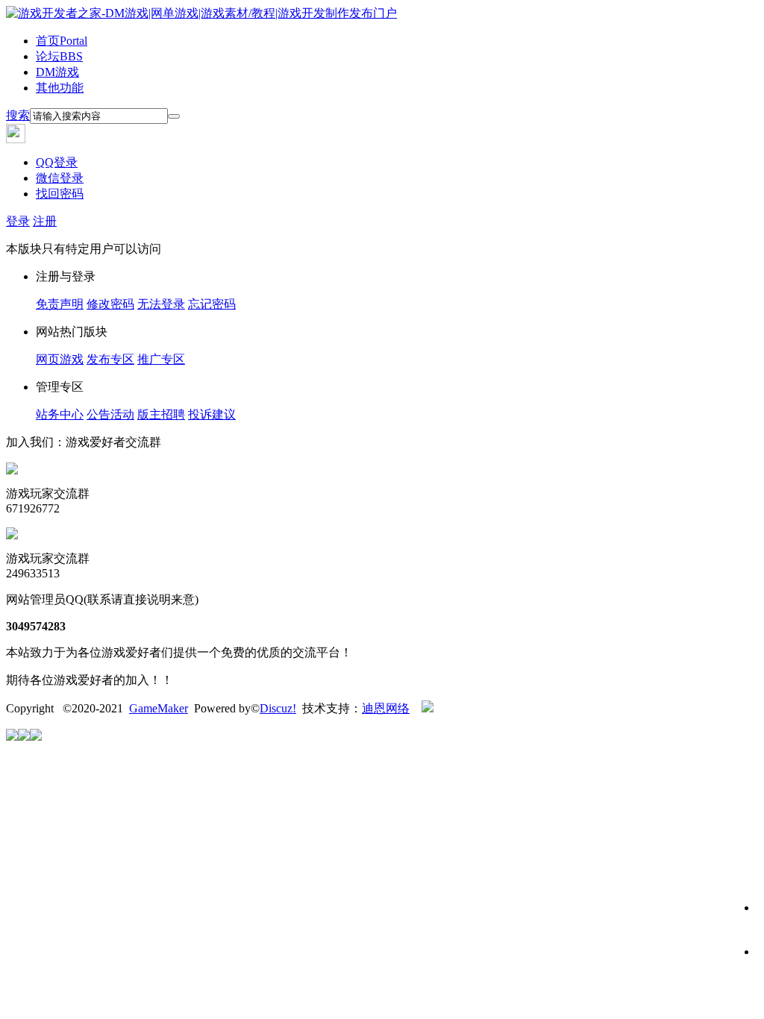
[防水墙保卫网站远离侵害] (427, 708)
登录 (18, 221)
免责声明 (60, 304)
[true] (174, 116)
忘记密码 (212, 304)
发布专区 (110, 359)
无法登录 (161, 304)
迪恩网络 (386, 708)
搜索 (18, 115)
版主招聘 (161, 414)
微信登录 (60, 178)
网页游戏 (60, 359)
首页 (61, 40)
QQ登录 (57, 162)
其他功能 (60, 87)
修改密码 (110, 304)
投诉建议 (212, 414)
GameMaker (158, 708)
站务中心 (60, 414)
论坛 (59, 56)
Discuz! (278, 708)
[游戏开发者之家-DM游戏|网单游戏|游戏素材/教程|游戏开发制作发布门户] (201, 13)
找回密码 (60, 193)
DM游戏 (57, 72)
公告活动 (110, 414)
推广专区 (161, 359)
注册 (45, 221)
